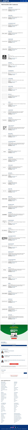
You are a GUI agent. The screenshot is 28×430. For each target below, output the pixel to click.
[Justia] (5, 1)
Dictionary (15, 393)
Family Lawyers (3, 388)
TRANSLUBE (10, 117)
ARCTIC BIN (10, 314)
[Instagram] (13, 427)
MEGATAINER (10, 133)
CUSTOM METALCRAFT (11, 23)
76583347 (13, 200)
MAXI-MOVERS (10, 157)
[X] (16, 427)
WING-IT (9, 149)
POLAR (9, 102)
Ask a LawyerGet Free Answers (4, 342)
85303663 (13, 294)
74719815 (13, 90)
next (14, 323)
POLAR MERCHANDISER (12, 236)
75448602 (13, 145)
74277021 (13, 50)
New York (15, 409)
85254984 (13, 287)
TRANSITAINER (10, 39)
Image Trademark (11, 125)
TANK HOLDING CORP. (14, 25)
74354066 (13, 66)
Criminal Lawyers (3, 385)
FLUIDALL (9, 228)
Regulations (2, 406)
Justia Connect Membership (17, 414)
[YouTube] (11, 427)
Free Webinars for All (4, 349)
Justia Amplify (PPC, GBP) (17, 419)
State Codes (15, 405)
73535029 (13, 26)
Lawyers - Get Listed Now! (14, 375)
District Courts (3, 409)
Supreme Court (3, 407)
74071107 (13, 42)
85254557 (13, 279)
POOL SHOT (10, 31)
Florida (15, 408)
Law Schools (16, 392)
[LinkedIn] (10, 427)
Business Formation (3, 393)
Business (2, 392)
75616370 (13, 161)
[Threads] (14, 427)
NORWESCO (10, 62)
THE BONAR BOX (11, 70)
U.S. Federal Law (3, 403)
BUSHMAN (10, 212)
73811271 (13, 34)
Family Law (15, 388)
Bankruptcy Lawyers (3, 383)
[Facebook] (12, 427)
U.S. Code (2, 405)
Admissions (15, 394)
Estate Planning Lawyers (4, 387)
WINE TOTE (10, 196)
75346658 (13, 121)
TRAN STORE (10, 15)
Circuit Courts (3, 408)
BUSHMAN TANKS (11, 204)
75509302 (13, 152)
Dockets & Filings (3, 410)
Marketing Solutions (17, 413)
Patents (2, 419)
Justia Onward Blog (16, 420)
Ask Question (14, 345)
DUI (14, 386)
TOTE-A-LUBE (10, 165)
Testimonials (15, 421)
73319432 (13, 10)
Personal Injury (16, 389)
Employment (15, 400)
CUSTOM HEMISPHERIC (12, 259)
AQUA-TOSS (10, 188)
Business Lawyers (3, 384)
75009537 (13, 97)
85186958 (13, 271)
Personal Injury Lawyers (4, 389)
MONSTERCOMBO (11, 220)
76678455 (13, 208)
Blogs (14, 399)
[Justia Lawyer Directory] (17, 427)
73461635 (13, 18)
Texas (15, 410)
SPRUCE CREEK (10, 86)
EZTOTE (9, 267)
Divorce (15, 385)
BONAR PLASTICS (11, 251)
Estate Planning (16, 387)
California (15, 407)
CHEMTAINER (10, 7)
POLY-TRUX (10, 180)
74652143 (13, 82)
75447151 (13, 129)
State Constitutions (16, 404)
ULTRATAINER (10, 78)
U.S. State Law (16, 403)
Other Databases (3, 413)
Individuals (15, 382)
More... (2, 390)
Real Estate (2, 399)
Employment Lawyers (3, 386)
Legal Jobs (2, 414)
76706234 (13, 216)
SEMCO (9, 283)
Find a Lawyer (3, 370)
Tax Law (2, 400)
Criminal (15, 384)
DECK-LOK (9, 94)
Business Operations (3, 394)
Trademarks (3, 2)
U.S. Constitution (3, 404)
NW (8, 54)
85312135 (13, 302)
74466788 (13, 74)
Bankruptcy (15, 383)
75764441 (13, 169)
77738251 (13, 232)
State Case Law (16, 406)
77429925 (13, 224)
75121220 (13, 106)
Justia (1, 2)
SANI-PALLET (10, 299)
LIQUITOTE (10, 275)
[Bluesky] (15, 427)
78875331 (13, 240)
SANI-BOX (9, 291)
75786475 (13, 184)
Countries (2, 421)
